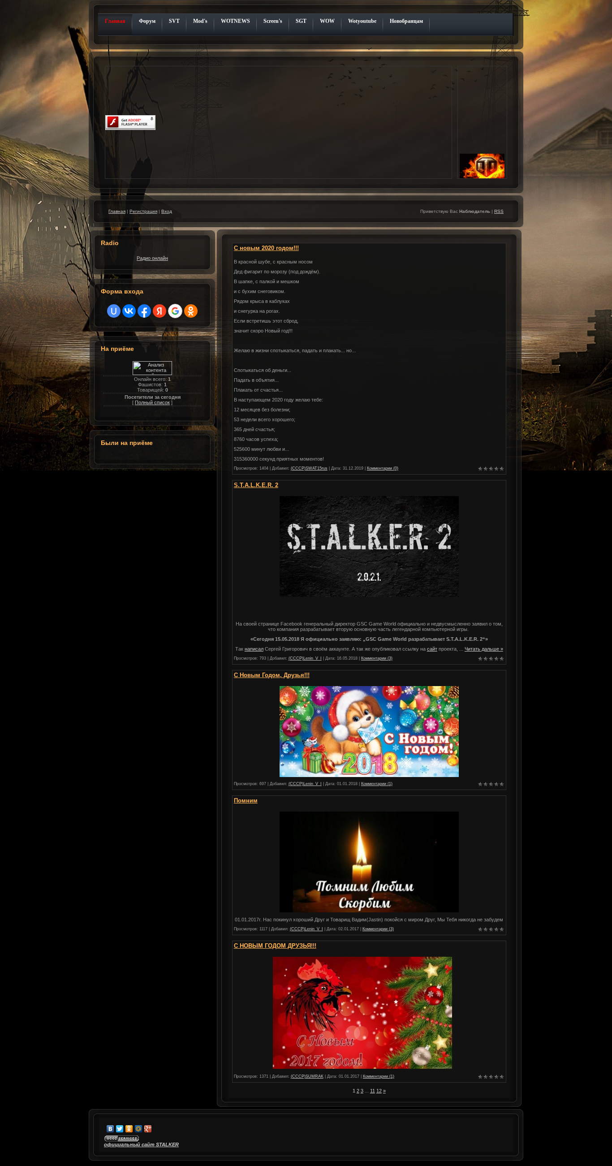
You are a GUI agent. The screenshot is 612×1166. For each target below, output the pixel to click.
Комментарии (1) (376, 784)
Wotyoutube (362, 21)
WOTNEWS (235, 21)
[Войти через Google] (175, 311)
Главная (115, 21)
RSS (499, 211)
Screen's (272, 21)
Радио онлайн (152, 258)
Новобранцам (406, 21)
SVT (174, 21)
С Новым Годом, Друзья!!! (272, 675)
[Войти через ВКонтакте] (129, 311)
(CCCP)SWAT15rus (309, 468)
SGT (301, 21)
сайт (432, 649)
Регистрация (143, 211)
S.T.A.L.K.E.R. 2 (256, 485)
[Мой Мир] (138, 1129)
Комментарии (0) (382, 468)
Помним (246, 800)
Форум (147, 21)
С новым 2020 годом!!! (266, 248)
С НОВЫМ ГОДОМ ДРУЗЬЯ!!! (275, 945)
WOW (327, 21)
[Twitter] (120, 1129)
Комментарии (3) (376, 658)
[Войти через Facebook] (144, 311)
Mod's (200, 21)
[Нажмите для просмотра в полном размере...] (369, 595)
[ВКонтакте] (110, 1129)
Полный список (152, 402)
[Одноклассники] (129, 1129)
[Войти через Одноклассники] (191, 311)
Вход (166, 211)
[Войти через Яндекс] (159, 311)
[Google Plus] (148, 1129)
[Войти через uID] (114, 311)
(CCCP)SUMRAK (307, 1076)
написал (254, 649)
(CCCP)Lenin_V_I (305, 658)
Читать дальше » (484, 649)
